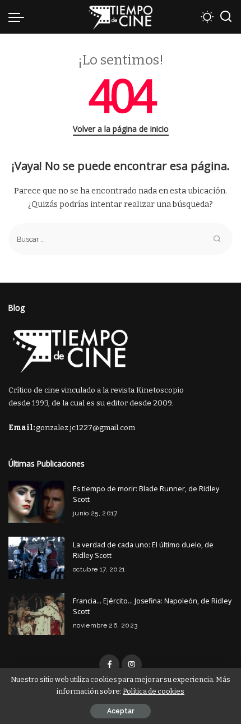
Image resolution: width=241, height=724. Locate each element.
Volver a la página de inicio (121, 128)
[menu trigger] (19, 17)
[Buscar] (226, 17)
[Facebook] (109, 664)
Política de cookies (153, 691)
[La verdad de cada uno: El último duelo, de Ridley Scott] (36, 558)
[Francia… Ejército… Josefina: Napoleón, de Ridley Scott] (36, 614)
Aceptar (120, 711)
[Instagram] (132, 664)
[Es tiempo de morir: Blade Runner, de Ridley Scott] (36, 502)
